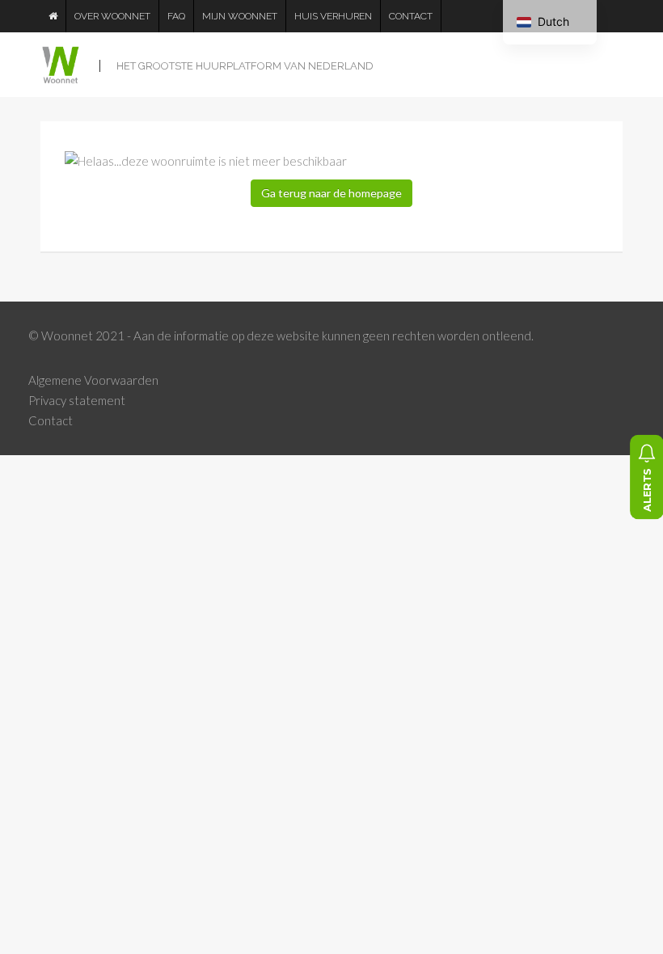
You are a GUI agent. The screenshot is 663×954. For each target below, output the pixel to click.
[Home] (53, 16)
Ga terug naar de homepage (331, 193)
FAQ (176, 16)
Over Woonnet (112, 16)
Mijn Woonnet (239, 16)
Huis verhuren (333, 16)
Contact (411, 16)
